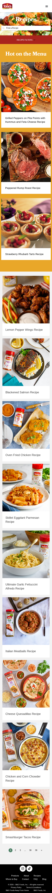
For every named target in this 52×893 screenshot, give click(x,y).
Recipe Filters (25, 40)
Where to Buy (11, 879)
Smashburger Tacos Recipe (23, 837)
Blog (44, 879)
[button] (47, 6)
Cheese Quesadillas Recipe (23, 713)
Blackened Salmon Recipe (22, 392)
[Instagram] (23, 869)
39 (36, 850)
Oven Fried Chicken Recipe (23, 455)
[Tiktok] (29, 869)
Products (15, 876)
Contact (25, 879)
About (26, 876)
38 (30, 850)
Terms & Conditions (33, 887)
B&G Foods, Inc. (40, 890)
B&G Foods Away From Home (17, 890)
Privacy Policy (16, 887)
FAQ (35, 879)
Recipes (37, 876)
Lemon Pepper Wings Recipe (24, 329)
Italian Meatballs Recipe (20, 651)
